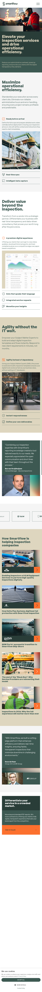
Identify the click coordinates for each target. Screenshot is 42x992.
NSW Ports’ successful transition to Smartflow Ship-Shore (19, 645)
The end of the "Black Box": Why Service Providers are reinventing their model (21, 679)
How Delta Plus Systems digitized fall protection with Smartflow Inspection (20, 612)
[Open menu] (37, 4)
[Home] (10, 4)
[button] (21, 985)
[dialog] (21, 980)
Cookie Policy (21, 988)
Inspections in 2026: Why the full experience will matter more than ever (20, 712)
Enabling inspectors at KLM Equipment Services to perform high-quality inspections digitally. (20, 577)
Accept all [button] (21, 980)
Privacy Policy (22, 976)
